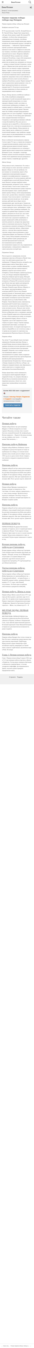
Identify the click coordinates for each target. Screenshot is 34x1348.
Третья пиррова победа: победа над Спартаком (13, 569)
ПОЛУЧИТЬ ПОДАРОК (12, 405)
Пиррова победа (10, 465)
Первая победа (9, 423)
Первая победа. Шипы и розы (16, 591)
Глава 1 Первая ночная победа (16, 654)
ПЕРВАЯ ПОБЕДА (11, 523)
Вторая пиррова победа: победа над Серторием (13, 545)
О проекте (12, 677)
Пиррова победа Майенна (14, 444)
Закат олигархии (7, 1346)
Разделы (20, 677)
